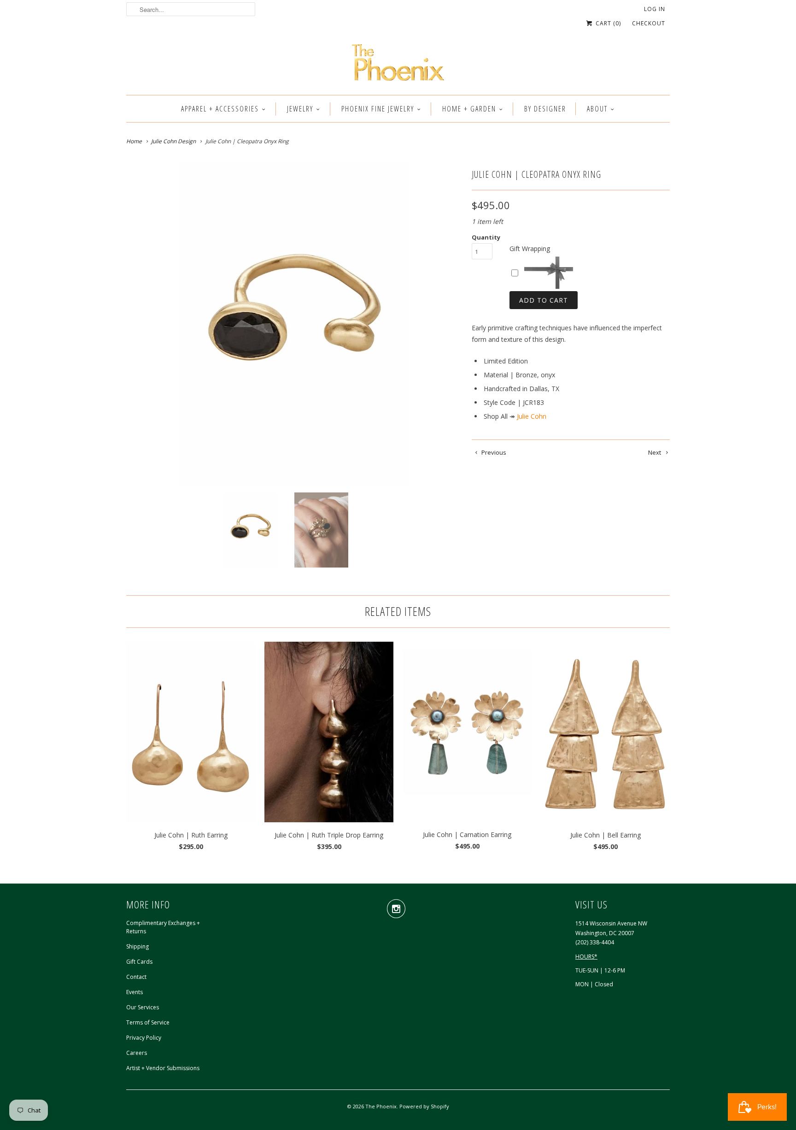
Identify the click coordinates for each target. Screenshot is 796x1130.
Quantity (486, 237)
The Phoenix (381, 1106)
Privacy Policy (143, 1038)
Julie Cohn (531, 416)
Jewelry (300, 109)
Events (134, 992)
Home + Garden (469, 109)
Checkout (648, 23)
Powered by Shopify (424, 1106)
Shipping (137, 946)
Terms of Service (148, 1022)
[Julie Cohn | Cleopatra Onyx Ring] (294, 324)
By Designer (545, 109)
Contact (136, 977)
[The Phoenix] (398, 65)
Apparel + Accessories (220, 109)
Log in (654, 9)
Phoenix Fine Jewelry (377, 109)
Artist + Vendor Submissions (162, 1068)
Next (655, 452)
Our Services (142, 1007)
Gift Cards (139, 962)
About (597, 109)
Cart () (607, 23)
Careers (136, 1053)
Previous (493, 452)
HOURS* (586, 956)
